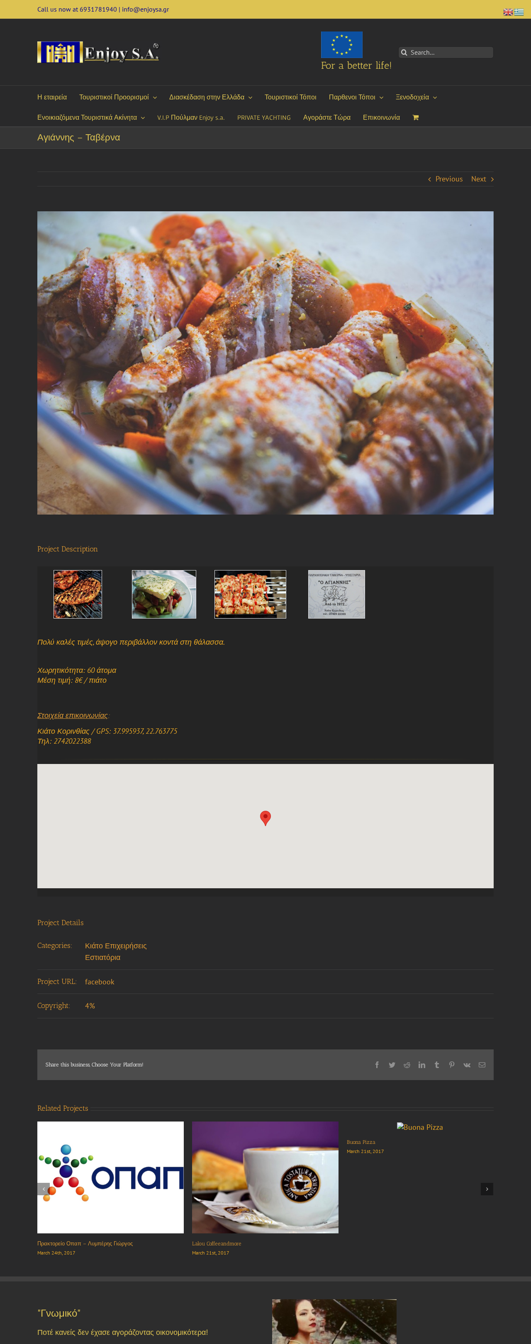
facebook (99, 981)
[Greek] (519, 11)
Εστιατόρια (102, 957)
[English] (508, 11)
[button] (265, 818)
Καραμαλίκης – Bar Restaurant (229, 1243)
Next (478, 179)
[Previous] (43, 1189)
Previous (449, 179)
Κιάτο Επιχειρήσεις (116, 945)
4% (90, 1005)
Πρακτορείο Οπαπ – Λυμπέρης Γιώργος (394, 1243)
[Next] (487, 1189)
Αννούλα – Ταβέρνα (61, 1243)
